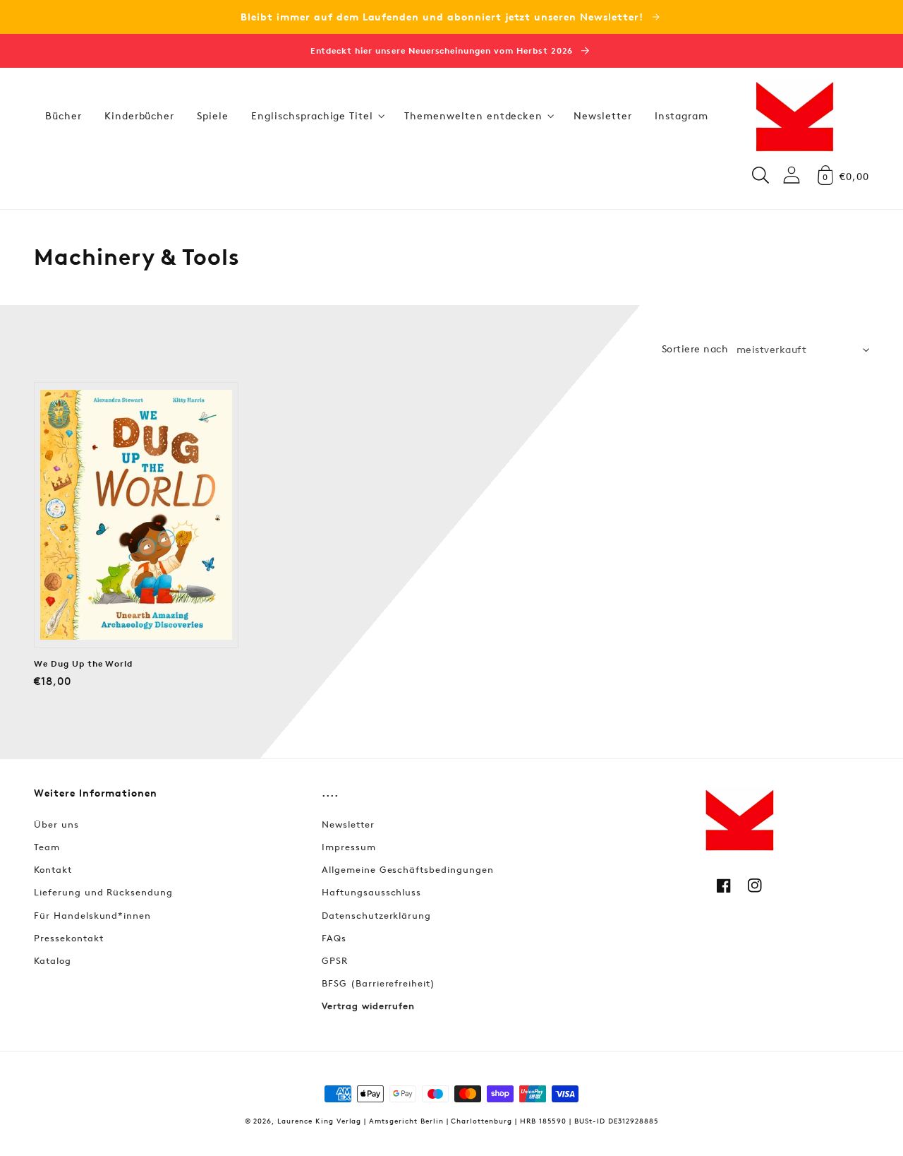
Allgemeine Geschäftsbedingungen (408, 869)
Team (47, 846)
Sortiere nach (695, 348)
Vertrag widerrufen (368, 1005)
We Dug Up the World (83, 664)
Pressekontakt (68, 937)
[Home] (794, 116)
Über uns (56, 824)
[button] (316, 115)
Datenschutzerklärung (376, 915)
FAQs (334, 937)
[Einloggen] (791, 175)
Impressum (349, 846)
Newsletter (348, 824)
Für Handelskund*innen (92, 915)
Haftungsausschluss (371, 892)
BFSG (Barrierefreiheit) (378, 983)
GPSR (335, 960)
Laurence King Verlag (319, 1120)
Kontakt (53, 869)
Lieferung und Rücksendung (103, 892)
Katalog (52, 960)
